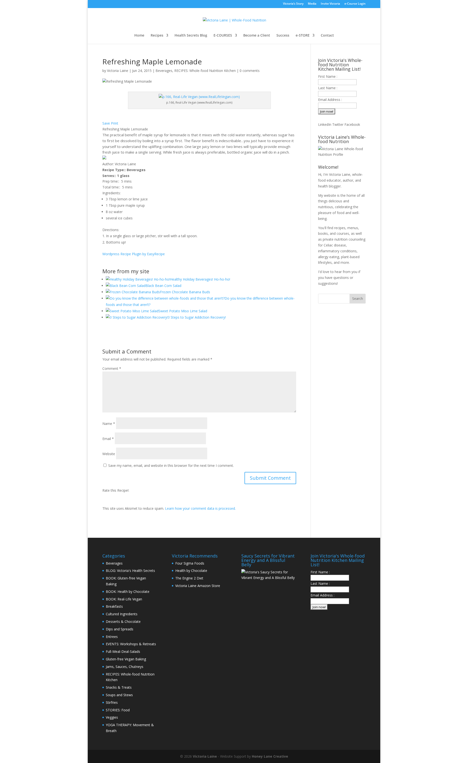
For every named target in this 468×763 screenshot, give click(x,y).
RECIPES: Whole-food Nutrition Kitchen (205, 70)
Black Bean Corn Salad (163, 285)
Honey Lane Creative (270, 756)
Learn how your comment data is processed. (200, 508)
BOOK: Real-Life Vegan (124, 599)
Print (114, 123)
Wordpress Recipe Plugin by (133, 254)
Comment (111, 368)
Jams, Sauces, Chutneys (124, 666)
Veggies (112, 717)
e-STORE (303, 36)
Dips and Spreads (119, 629)
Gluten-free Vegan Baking (126, 659)
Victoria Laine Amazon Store (197, 585)
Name (108, 423)
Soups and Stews (119, 695)
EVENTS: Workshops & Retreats (131, 644)
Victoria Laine (117, 70)
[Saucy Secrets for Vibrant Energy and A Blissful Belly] (268, 577)
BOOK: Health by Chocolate (127, 591)
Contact (327, 36)
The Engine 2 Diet (189, 578)
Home (139, 36)
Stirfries (112, 702)
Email (108, 438)
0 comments (250, 70)
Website (108, 453)
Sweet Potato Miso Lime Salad (182, 311)
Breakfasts (114, 606)
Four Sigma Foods (189, 563)
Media (312, 4)
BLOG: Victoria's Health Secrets (130, 570)
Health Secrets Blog (191, 36)
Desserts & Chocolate (123, 621)
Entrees (112, 636)
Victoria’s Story (293, 4)
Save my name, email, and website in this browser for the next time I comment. (171, 465)
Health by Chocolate (191, 570)
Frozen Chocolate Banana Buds (185, 292)
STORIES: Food (118, 710)
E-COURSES (223, 36)
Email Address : (330, 99)
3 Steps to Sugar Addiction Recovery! (197, 317)
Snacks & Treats (119, 687)
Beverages (164, 70)
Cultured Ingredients (121, 614)
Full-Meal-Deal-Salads (123, 651)
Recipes (157, 36)
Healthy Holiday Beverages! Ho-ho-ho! (200, 279)
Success (282, 36)
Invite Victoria (330, 4)
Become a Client (256, 36)
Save (106, 123)
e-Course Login (355, 4)
